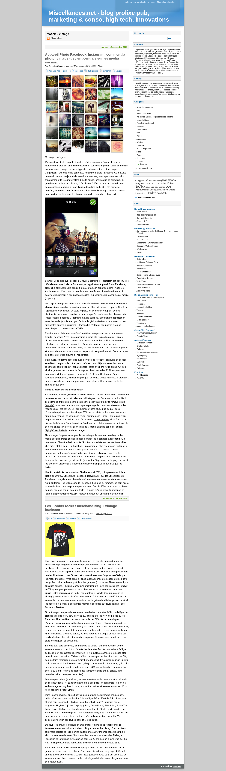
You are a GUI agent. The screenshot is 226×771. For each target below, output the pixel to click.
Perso (139, 136)
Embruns (140, 349)
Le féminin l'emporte (144, 343)
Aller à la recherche (165, 2)
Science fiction (141, 193)
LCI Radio (158, 184)
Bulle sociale (93, 71)
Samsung (171, 190)
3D (136, 180)
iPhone (150, 183)
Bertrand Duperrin (144, 218)
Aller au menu (148, 2)
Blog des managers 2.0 (146, 215)
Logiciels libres (142, 120)
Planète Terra (142, 336)
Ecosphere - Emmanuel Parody (149, 243)
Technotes (140, 304)
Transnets (140, 310)
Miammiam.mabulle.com (146, 333)
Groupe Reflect (143, 221)
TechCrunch (141, 323)
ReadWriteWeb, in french (147, 246)
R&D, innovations (143, 114)
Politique (140, 126)
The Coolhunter (143, 288)
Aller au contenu (133, 2)
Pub (138, 110)
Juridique (140, 145)
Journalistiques (142, 224)
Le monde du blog (144, 307)
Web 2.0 (162, 193)
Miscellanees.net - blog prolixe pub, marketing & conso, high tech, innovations (108, 16)
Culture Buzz (142, 259)
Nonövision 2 (142, 240)
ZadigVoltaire (86, 518)
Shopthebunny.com (94, 712)
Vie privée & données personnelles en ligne (154, 117)
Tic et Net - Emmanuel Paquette (150, 297)
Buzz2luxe (140, 268)
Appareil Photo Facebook (60, 71)
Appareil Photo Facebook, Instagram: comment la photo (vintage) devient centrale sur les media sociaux (85, 58)
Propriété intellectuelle (145, 123)
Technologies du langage (147, 352)
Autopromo (141, 139)
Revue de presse (143, 149)
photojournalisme (158, 190)
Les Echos (168, 183)
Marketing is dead (144, 265)
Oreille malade (142, 346)
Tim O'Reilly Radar (144, 317)
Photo (100, 66)
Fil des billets (56, 38)
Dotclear (177, 766)
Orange (162, 187)
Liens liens (140, 158)
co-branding (156, 180)
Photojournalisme (142, 190)
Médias (139, 142)
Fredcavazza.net (143, 272)
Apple (140, 180)
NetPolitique (141, 359)
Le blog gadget (142, 320)
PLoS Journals (142, 365)
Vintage (119, 71)
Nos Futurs (141, 301)
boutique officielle (64, 754)
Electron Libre (142, 236)
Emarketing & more (144, 278)
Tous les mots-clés (146, 198)
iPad (144, 184)
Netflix (139, 186)
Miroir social (141, 212)
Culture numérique (144, 168)
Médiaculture (141, 249)
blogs (138, 152)
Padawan (140, 368)
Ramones (61, 518)
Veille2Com (141, 281)
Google (138, 183)
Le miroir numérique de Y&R (148, 284)
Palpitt (139, 252)
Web (138, 133)
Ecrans (139, 161)
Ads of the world (143, 291)
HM (50, 518)
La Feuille (140, 362)
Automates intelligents (145, 326)
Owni (168, 187)
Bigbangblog (141, 355)
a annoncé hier (101, 419)
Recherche (139, 33)
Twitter (152, 193)
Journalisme (141, 129)
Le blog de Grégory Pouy (147, 262)
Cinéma (143, 164)
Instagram (107, 71)
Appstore (79, 71)
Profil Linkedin (142, 375)
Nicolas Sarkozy (151, 187)
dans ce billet (97, 187)
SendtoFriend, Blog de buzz (148, 275)
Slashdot (140, 313)
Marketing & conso (104, 514)
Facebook (169, 180)
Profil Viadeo (141, 378)
